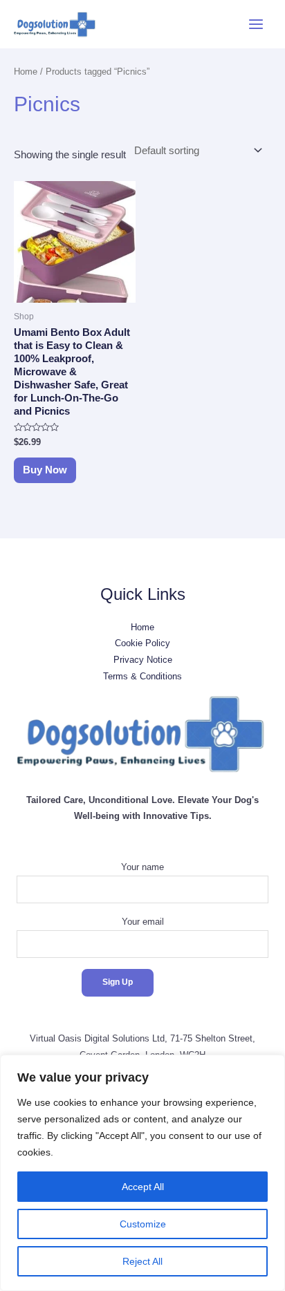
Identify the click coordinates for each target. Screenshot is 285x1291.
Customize (143, 1223)
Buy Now (45, 469)
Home (25, 71)
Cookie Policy (142, 643)
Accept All (143, 1186)
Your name (142, 867)
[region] (142, 1173)
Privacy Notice (142, 659)
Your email (143, 921)
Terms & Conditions (142, 676)
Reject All (142, 1261)
